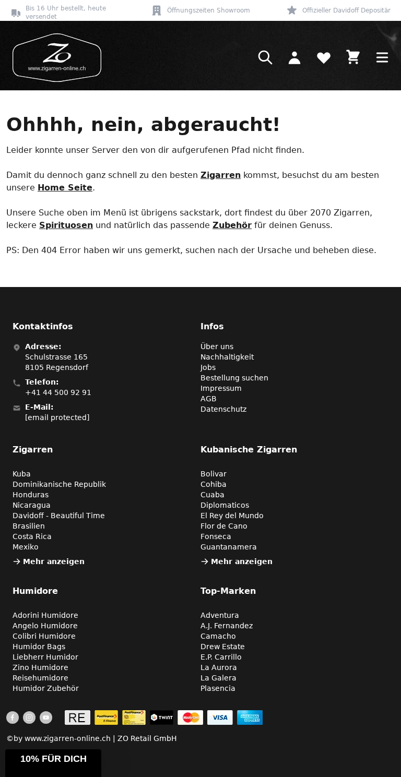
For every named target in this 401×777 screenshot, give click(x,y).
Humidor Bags (39, 646)
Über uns (216, 346)
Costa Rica (32, 536)
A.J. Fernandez (226, 625)
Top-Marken (228, 591)
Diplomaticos (224, 505)
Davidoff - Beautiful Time (59, 515)
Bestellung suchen (234, 378)
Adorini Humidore (45, 615)
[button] (53, 763)
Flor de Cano (223, 526)
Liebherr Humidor (45, 657)
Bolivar (213, 474)
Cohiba (213, 484)
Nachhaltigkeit (227, 357)
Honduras (31, 495)
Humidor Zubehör (46, 688)
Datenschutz (223, 409)
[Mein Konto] (294, 57)
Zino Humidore (40, 667)
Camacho (218, 636)
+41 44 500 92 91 (58, 392)
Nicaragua (32, 505)
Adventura (219, 615)
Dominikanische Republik (59, 484)
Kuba (22, 474)
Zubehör (232, 225)
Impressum (221, 388)
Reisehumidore (40, 678)
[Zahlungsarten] (164, 717)
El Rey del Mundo (232, 515)
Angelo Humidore (45, 625)
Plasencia (217, 688)
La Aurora (218, 667)
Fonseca (215, 536)
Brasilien (29, 526)
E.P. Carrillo (221, 657)
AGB (208, 399)
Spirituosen (66, 225)
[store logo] (53, 57)
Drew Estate (222, 646)
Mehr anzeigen (54, 561)
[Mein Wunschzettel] (323, 57)
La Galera (218, 678)
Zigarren (220, 175)
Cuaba (212, 495)
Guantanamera (228, 547)
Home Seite (65, 188)
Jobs (208, 367)
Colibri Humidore (44, 636)
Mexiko (26, 547)
